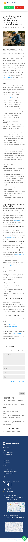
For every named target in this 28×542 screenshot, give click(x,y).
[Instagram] (7, 484)
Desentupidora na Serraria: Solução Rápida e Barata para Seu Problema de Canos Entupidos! (13, 417)
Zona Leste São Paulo (9, 456)
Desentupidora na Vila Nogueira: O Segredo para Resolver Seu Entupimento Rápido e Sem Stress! (14, 405)
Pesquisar (22, 393)
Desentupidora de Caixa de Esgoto (10, 467)
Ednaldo (7, 27)
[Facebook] (4, 484)
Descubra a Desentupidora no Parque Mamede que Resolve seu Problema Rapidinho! (12, 411)
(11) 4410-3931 (10, 491)
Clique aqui (12, 324)
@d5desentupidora (14, 326)
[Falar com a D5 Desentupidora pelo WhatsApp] (24, 538)
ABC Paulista (6, 460)
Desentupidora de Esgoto (9, 469)
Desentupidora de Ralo (8, 473)
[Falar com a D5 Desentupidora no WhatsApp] (10, 484)
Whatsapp (8, 8)
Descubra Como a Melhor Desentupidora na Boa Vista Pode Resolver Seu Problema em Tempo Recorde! (13, 422)
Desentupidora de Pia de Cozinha (10, 471)
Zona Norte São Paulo (9, 452)
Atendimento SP (6, 447)
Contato (4, 477)
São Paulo (6, 450)
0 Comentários (7, 29)
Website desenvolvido (8, 539)
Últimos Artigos (21, 27)
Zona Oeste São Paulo (9, 457)
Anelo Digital (15, 540)
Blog (4, 476)
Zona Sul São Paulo (8, 454)
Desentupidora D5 (7, 77)
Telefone (19, 8)
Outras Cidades (7, 462)
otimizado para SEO (20, 539)
